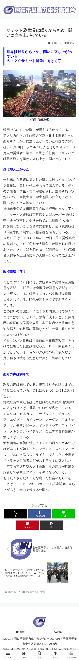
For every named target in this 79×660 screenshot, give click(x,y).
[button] (51, 525)
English (20, 631)
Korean (58, 631)
